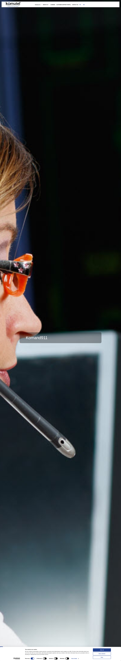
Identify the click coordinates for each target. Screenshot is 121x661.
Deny (102, 657)
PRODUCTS (37, 4)
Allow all (102, 650)
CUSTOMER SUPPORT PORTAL (63, 4)
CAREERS (52, 4)
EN (84, 4)
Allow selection (102, 653)
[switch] (45, 658)
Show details (74, 658)
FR (80, 4)
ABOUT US (45, 4)
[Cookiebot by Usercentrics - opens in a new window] (16, 658)
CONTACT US (75, 4)
